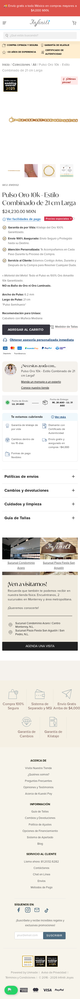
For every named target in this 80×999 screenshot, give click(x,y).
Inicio (6, 65)
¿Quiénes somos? (38, 774)
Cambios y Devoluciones (40, 818)
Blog (40, 844)
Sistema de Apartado (40, 837)
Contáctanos (41, 868)
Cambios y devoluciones (26, 490)
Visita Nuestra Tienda (38, 768)
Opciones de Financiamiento (40, 831)
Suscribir (54, 935)
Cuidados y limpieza (23, 504)
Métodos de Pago (41, 887)
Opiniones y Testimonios (38, 787)
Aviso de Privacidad (53, 972)
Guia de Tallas (17, 517)
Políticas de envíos (21, 476)
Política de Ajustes (40, 824)
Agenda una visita (40, 646)
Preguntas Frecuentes (38, 781)
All (34, 65)
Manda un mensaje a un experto (41, 382)
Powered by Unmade (24, 972)
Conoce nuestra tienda (35, 388)
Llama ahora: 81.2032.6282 (41, 861)
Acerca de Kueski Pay (38, 793)
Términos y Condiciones (20, 977)
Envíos (42, 881)
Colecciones (21, 65)
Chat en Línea (41, 874)
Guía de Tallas (40, 811)
